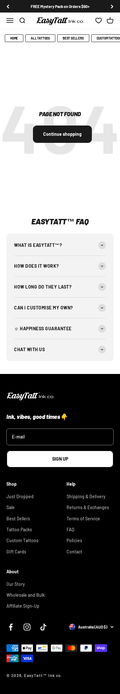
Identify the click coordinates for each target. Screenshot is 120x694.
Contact (74, 551)
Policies (74, 540)
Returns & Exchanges (88, 507)
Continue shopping (62, 134)
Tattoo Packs (19, 529)
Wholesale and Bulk (25, 595)
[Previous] (7, 6)
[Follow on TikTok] (43, 627)
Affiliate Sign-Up (22, 606)
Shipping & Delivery (86, 496)
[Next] (112, 6)
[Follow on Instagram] (27, 627)
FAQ (70, 529)
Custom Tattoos (22, 540)
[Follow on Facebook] (10, 627)
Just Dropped (20, 496)
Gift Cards (16, 551)
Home (14, 38)
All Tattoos (40, 38)
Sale (10, 507)
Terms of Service (83, 518)
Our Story (15, 584)
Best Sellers (73, 38)
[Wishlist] (98, 21)
